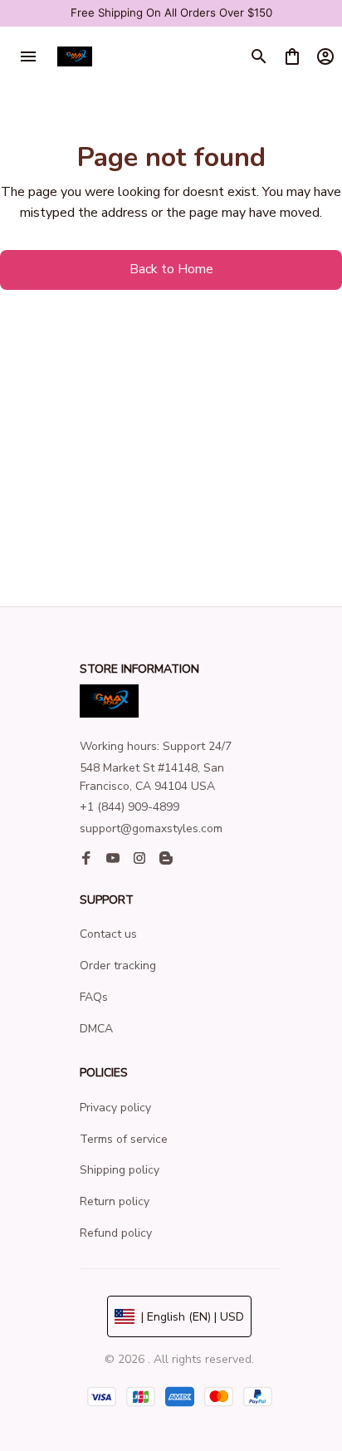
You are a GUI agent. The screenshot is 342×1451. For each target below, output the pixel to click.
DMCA (96, 1029)
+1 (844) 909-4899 (129, 807)
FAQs (94, 997)
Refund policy (116, 1233)
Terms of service (124, 1139)
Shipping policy (119, 1170)
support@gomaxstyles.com (151, 828)
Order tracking (118, 965)
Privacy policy (115, 1107)
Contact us (108, 934)
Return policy (114, 1201)
